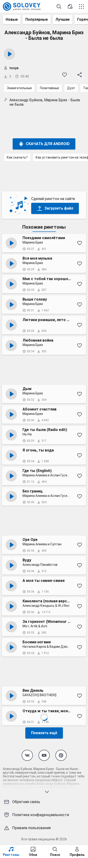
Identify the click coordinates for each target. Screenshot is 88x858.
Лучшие (62, 19)
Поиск (55, 855)
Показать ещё (44, 733)
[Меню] (81, 6)
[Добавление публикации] (70, 6)
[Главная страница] (21, 6)
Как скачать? (17, 157)
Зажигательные (19, 88)
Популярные (36, 19)
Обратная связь (26, 802)
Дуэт (71, 88)
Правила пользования (31, 828)
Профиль (77, 855)
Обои (33, 855)
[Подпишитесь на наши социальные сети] (27, 755)
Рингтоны (11, 855)
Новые (12, 19)
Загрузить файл (58, 208)
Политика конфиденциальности (40, 815)
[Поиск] (59, 6)
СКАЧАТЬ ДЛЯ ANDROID (48, 144)
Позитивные (49, 88)
